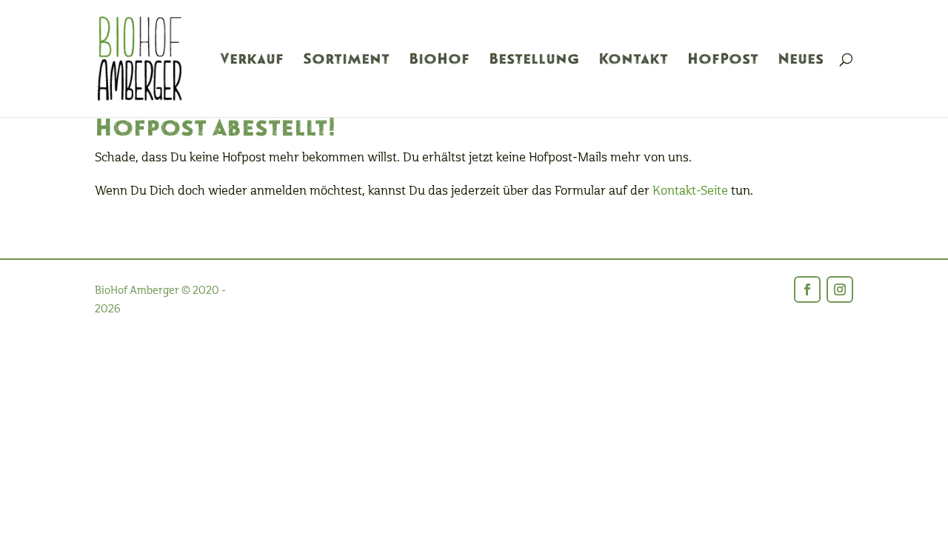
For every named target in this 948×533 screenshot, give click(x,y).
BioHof (439, 60)
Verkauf (252, 60)
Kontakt (633, 60)
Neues (801, 60)
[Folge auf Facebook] (807, 289)
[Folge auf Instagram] (840, 289)
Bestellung (534, 60)
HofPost (722, 60)
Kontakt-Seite (690, 191)
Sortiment (346, 60)
